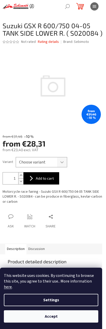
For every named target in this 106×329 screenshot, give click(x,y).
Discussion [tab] (36, 248)
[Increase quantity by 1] (20, 175)
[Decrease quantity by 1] (20, 181)
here (8, 287)
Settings (51, 300)
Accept (51, 316)
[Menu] (94, 6)
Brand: (76, 41)
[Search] (67, 6)
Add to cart (45, 178)
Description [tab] (16, 248)
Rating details (48, 42)
